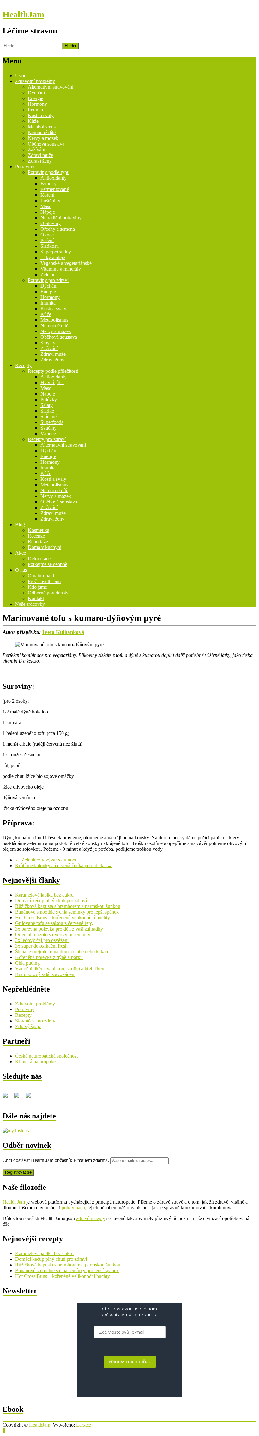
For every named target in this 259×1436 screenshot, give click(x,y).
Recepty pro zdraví (47, 439)
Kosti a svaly (41, 115)
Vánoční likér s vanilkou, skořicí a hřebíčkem (60, 968)
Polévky (48, 399)
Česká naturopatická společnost (46, 1055)
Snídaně (48, 416)
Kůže (33, 121)
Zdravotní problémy (35, 81)
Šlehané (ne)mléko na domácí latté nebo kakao (61, 951)
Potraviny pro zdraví (48, 280)
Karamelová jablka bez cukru (44, 894)
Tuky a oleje (52, 257)
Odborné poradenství (49, 592)
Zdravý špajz (28, 1026)
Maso (45, 206)
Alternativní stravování (50, 87)
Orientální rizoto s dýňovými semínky (52, 934)
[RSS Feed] (19, 1098)
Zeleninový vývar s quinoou (46, 859)
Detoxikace (39, 558)
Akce (20, 553)
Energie (35, 98)
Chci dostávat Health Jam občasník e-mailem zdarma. (56, 1160)
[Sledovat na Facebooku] (8, 1098)
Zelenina (49, 274)
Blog (20, 524)
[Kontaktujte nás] (31, 1098)
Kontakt (36, 598)
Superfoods (51, 422)
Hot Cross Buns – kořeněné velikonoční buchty (62, 917)
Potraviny (24, 166)
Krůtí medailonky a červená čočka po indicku (63, 865)
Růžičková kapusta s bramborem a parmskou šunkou (67, 906)
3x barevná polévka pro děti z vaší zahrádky (59, 929)
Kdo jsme (37, 587)
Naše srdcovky (30, 604)
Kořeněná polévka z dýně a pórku (49, 957)
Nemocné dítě (42, 132)
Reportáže (38, 541)
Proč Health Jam (44, 581)
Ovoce (47, 234)
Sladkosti (49, 246)
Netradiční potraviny (60, 217)
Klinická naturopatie (35, 1061)
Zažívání (36, 149)
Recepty (23, 365)
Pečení (47, 240)
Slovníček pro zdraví (36, 1020)
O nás (21, 570)
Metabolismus (42, 126)
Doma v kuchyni (44, 547)
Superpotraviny (55, 251)
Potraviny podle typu (48, 172)
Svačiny (48, 428)
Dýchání (36, 92)
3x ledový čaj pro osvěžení (42, 940)
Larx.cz (83, 1424)
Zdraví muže (40, 155)
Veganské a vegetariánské (66, 263)
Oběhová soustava (46, 143)
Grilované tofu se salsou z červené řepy (54, 923)
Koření (47, 195)
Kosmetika (38, 530)
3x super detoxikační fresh (41, 946)
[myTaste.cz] (16, 1130)
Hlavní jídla (52, 382)
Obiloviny (50, 223)
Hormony (37, 104)
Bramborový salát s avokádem (45, 974)
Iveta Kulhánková (63, 632)
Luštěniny (50, 200)
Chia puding (27, 963)
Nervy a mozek (43, 138)
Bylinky (48, 183)
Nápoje (47, 212)
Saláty (46, 405)
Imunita (35, 109)
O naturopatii (41, 575)
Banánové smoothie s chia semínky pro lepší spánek (67, 912)
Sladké (47, 411)
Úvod (21, 75)
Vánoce (48, 433)
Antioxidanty (53, 178)
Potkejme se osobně (47, 564)
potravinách (73, 1207)
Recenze (36, 536)
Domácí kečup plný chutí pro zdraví (51, 900)
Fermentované (54, 189)
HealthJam (23, 14)
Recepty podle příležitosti (53, 371)
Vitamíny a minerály (60, 268)
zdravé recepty (90, 1218)
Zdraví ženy (40, 161)
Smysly (47, 342)
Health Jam (14, 1202)
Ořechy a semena (57, 229)
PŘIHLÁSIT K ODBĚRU (130, 1362)
